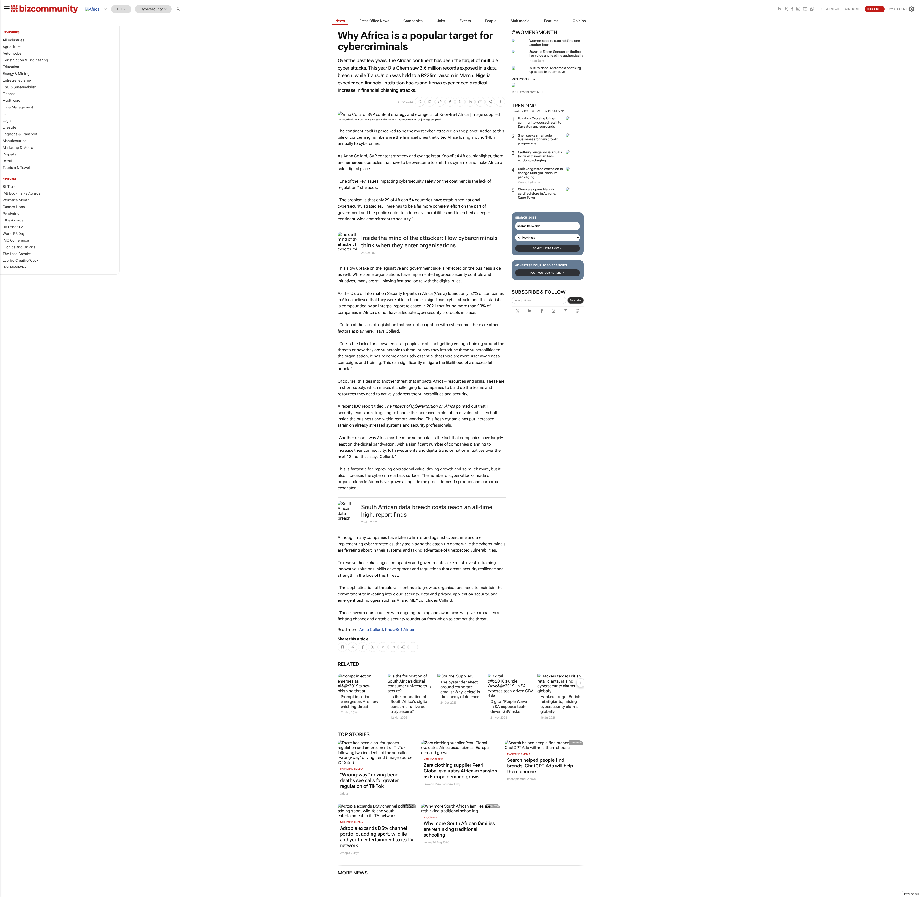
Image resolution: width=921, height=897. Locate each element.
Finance (9, 94)
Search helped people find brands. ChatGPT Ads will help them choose (540, 765)
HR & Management (18, 107)
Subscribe (575, 300)
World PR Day (13, 234)
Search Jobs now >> (547, 248)
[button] (179, 9)
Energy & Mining (16, 73)
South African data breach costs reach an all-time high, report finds (426, 511)
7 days (526, 111)
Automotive (12, 53)
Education (11, 67)
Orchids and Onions (19, 247)
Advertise (852, 9)
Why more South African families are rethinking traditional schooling (459, 829)
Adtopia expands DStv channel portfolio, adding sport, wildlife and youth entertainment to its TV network (377, 836)
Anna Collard (371, 629)
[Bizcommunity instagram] (798, 9)
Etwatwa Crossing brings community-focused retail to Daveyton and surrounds (539, 122)
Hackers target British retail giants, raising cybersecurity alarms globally (560, 704)
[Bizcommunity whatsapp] (812, 9)
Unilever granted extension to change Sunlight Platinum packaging (540, 173)
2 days (516, 111)
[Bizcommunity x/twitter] (786, 9)
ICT (5, 114)
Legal (7, 121)
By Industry (552, 111)
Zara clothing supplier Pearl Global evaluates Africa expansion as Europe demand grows (460, 770)
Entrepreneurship (17, 80)
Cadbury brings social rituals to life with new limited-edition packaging (540, 156)
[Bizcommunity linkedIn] (779, 9)
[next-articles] (580, 682)
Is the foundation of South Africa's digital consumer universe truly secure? (409, 704)
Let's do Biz (911, 894)
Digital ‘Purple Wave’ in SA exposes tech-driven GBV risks (509, 706)
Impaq (428, 842)
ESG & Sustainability (19, 87)
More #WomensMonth (527, 92)
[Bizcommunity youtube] (805, 9)
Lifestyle (9, 127)
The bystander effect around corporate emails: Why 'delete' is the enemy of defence (460, 689)
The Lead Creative (17, 254)
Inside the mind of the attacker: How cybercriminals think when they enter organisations (429, 242)
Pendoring (11, 213)
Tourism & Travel (16, 168)
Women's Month (16, 200)
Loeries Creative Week (20, 260)
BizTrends (10, 186)
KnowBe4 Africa (399, 629)
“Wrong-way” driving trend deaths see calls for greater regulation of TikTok (369, 780)
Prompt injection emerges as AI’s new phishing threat (359, 701)
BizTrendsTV (13, 227)
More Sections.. (15, 266)
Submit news (829, 9)
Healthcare (11, 100)
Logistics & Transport (20, 134)
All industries (13, 40)
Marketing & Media (18, 147)
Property (9, 154)
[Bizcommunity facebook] (792, 9)
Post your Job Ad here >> (547, 272)
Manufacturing (15, 141)
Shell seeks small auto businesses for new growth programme (538, 139)
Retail (7, 161)
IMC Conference (16, 240)
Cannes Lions (14, 207)
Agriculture (12, 47)
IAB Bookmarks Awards (22, 193)
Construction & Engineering (25, 60)
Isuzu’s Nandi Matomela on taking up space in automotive (555, 70)
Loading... (9, 894)
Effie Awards (13, 220)
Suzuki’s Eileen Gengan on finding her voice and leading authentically (556, 54)
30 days (537, 111)
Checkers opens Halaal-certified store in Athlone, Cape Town (537, 193)
